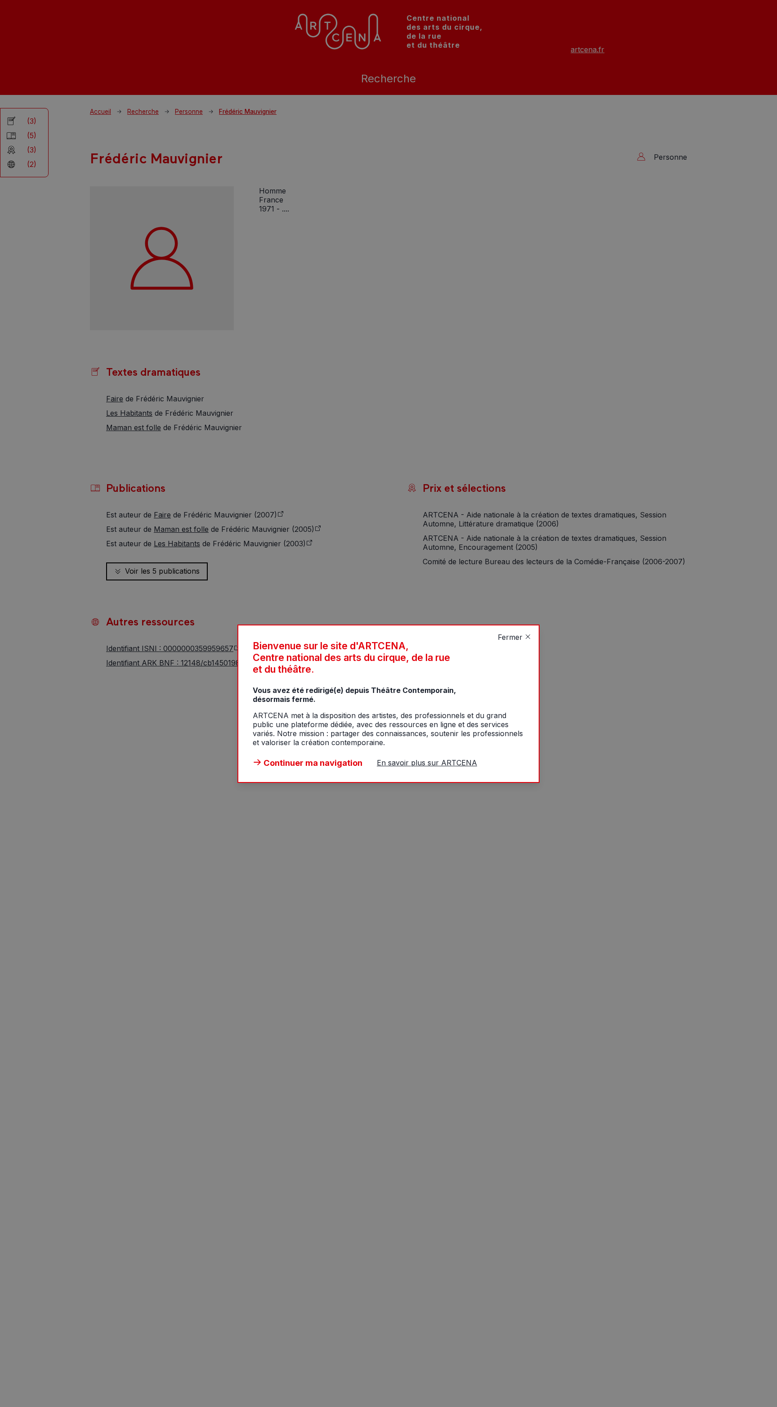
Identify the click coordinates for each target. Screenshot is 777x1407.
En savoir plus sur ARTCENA (427, 762)
